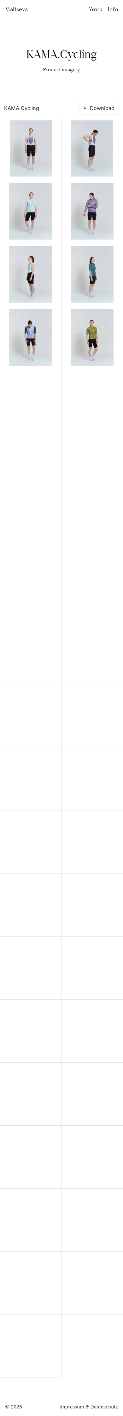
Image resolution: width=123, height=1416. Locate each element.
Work (95, 9)
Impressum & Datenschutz (88, 1407)
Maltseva (16, 9)
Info (113, 9)
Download (102, 108)
